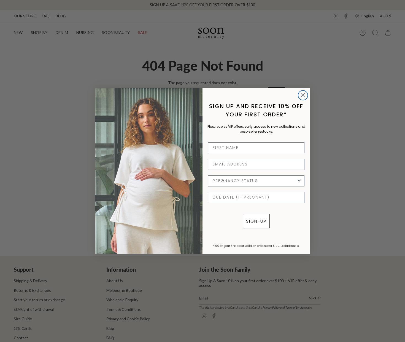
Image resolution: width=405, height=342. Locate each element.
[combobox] (254, 181)
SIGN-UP (256, 221)
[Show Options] (299, 181)
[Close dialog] (303, 95)
